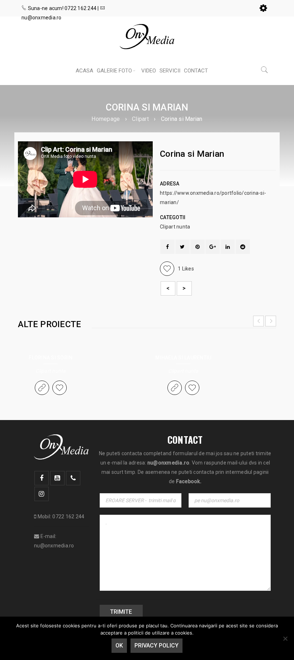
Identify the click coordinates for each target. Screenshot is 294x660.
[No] (285, 638)
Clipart (140, 119)
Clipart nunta (175, 227)
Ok (119, 645)
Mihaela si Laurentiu (183, 357)
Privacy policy (156, 645)
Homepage (105, 119)
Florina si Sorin (50, 357)
